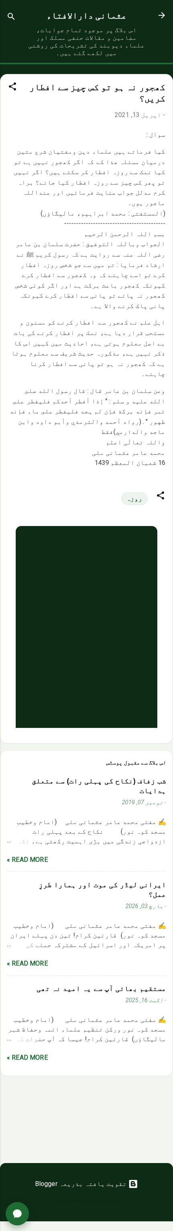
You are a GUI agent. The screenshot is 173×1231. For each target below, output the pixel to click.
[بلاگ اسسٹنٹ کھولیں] (17, 1213)
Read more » (27, 859)
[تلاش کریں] (11, 18)
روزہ (134, 498)
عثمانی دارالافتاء (86, 15)
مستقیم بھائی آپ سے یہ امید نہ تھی (101, 988)
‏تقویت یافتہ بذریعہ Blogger (82, 1184)
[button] (12, 88)
